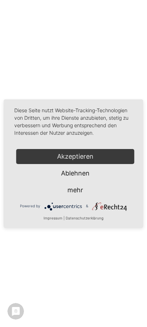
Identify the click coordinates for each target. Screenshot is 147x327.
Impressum (53, 218)
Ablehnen (75, 173)
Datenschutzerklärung (84, 218)
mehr (75, 190)
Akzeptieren (75, 156)
